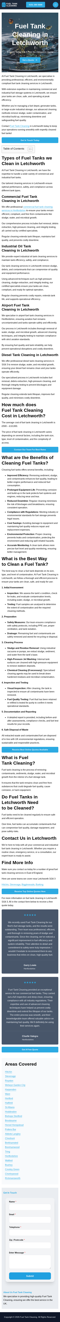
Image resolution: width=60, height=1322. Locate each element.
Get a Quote (28, 60)
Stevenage (15, 884)
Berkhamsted (11, 1143)
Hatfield (9, 1103)
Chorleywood (11, 1174)
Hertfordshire (11, 1156)
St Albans (10, 1107)
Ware (7, 1094)
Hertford (9, 1098)
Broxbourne (11, 1120)
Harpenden (10, 1089)
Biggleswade (28, 884)
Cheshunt (10, 1138)
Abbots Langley (13, 1134)
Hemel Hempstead (14, 1125)
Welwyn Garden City (15, 1085)
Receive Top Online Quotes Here (30, 891)
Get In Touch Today (30, 140)
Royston (9, 1080)
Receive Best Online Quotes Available (30, 750)
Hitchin (5, 884)
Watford (9, 1160)
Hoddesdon (11, 1112)
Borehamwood (12, 1147)
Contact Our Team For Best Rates (30, 449)
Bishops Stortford (13, 1116)
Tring (7, 1151)
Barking (39, 884)
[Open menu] (55, 4)
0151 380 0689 (35, 5)
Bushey (9, 1165)
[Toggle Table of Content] (29, 149)
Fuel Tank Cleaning (19, 126)
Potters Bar (10, 1129)
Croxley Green (12, 1169)
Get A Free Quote (30, 1049)
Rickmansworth (12, 1178)
